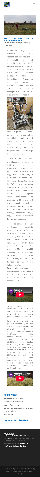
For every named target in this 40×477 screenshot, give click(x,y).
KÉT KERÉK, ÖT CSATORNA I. (14, 402)
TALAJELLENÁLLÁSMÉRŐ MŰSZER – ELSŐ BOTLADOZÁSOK (19, 40)
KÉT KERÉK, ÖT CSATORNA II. (14, 398)
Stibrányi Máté (15, 43)
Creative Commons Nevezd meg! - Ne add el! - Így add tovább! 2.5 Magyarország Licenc (19, 440)
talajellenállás (9, 45)
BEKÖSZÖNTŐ (9, 414)
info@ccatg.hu (23, 471)
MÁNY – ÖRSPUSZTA (11, 405)
